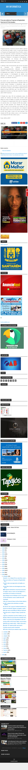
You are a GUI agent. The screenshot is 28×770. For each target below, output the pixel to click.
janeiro (5, 652)
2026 (3, 548)
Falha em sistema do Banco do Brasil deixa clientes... (15, 601)
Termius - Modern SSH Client (13, 527)
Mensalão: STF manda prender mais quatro (12, 625)
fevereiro (5, 650)
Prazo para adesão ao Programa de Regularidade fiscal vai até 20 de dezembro (14, 26)
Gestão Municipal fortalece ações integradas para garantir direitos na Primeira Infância (17, 742)
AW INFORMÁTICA (13, 6)
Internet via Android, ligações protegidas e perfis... (14, 608)
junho (4, 642)
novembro (5, 632)
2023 (3, 554)
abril (4, 646)
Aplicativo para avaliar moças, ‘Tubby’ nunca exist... (14, 623)
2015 (3, 570)
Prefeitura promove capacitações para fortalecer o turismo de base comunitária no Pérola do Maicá (17, 727)
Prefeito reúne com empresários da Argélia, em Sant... (13, 583)
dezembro (5, 576)
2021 (3, 558)
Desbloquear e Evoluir (11, 539)
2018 (3, 564)
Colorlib (16, 761)
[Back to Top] (14, 759)
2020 (3, 560)
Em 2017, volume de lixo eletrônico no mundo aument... (13, 604)
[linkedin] (23, 1)
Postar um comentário (6, 150)
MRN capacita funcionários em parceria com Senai (14, 589)
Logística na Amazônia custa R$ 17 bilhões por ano (14, 615)
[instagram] (21, 1)
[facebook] (19, 1)
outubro (5, 634)
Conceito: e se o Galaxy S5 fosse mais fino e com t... (14, 578)
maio (4, 644)
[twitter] (24, 1)
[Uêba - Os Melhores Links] (5, 238)
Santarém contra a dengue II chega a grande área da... (14, 613)
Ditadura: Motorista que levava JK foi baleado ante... (15, 617)
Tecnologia (5, 599)
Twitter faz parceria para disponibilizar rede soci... (14, 619)
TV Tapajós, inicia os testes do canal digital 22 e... (14, 591)
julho (4, 640)
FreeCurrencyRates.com (5, 322)
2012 (3, 654)
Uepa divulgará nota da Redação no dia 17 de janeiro (15, 595)
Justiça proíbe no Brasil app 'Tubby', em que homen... (15, 621)
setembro (5, 636)
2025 (3, 550)
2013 (3, 574)
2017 (3, 566)
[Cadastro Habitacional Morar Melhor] (14, 184)
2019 (3, 562)
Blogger (24, 748)
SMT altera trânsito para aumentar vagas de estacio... (15, 629)
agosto (5, 638)
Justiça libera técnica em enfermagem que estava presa (14, 587)
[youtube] (26, 1)
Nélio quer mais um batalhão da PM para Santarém (14, 610)
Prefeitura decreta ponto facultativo (11, 627)
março (4, 648)
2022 (3, 556)
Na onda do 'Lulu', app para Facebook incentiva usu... (15, 606)
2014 (3, 572)
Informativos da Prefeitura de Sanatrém (12, 593)
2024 (3, 552)
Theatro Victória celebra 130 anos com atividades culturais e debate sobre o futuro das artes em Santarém (17, 735)
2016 (3, 568)
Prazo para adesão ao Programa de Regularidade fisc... (14, 580)
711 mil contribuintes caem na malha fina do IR (13, 597)
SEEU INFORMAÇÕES (11, 533)
